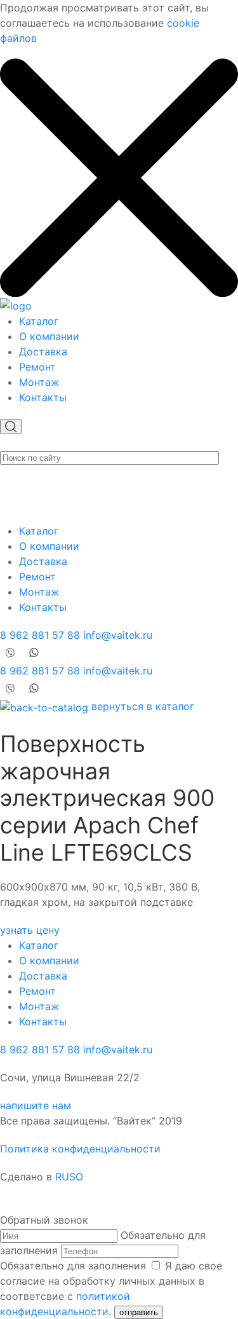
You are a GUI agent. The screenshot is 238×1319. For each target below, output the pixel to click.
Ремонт (37, 366)
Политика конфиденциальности (80, 1148)
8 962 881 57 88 (40, 635)
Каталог (38, 321)
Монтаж (39, 382)
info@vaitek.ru (117, 635)
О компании (49, 336)
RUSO (69, 1176)
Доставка (43, 351)
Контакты (43, 397)
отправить (138, 1312)
